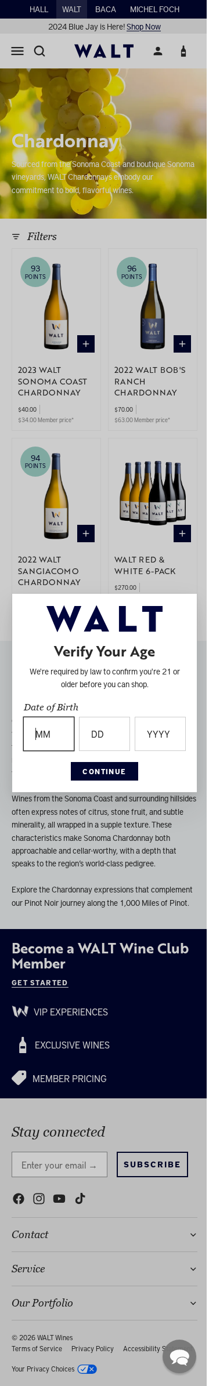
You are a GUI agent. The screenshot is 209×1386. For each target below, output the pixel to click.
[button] (173, 1356)
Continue (102, 771)
